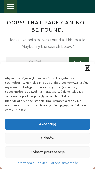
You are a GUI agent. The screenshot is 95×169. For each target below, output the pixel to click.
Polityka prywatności (63, 162)
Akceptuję (47, 124)
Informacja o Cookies (32, 162)
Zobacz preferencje (47, 152)
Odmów (47, 138)
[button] (87, 68)
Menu (10, 6)
